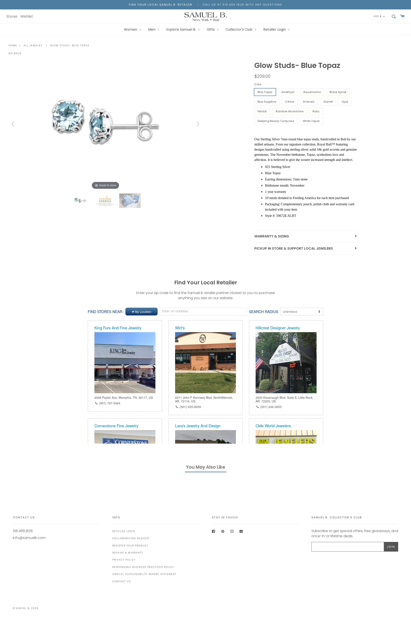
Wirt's (180, 327)
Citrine (289, 102)
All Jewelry (33, 45)
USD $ (378, 16)
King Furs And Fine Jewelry (117, 327)
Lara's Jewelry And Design (197, 425)
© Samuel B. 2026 (25, 608)
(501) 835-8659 (190, 407)
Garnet (328, 102)
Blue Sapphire (267, 102)
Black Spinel (338, 92)
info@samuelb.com (29, 537)
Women (131, 29)
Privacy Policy (124, 559)
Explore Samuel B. (181, 29)
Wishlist (26, 16)
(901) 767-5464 (109, 403)
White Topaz (311, 121)
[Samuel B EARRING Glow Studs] (105, 201)
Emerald (308, 102)
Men (152, 29)
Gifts (211, 29)
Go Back (15, 53)
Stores (11, 16)
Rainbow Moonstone (290, 111)
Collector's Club (239, 29)
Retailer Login (275, 29)
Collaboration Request (131, 538)
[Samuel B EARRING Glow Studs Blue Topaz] (81, 201)
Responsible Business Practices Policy (143, 567)
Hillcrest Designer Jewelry (278, 327)
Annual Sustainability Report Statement (144, 574)
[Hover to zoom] (105, 125)
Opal (345, 102)
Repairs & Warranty (127, 552)
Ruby (316, 111)
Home (13, 45)
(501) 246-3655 (270, 407)
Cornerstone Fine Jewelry (116, 425)
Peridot (262, 111)
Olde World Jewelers (273, 425)
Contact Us (121, 581)
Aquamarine (312, 92)
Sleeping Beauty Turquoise (276, 121)
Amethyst (287, 92)
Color (257, 84)
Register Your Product (130, 545)
